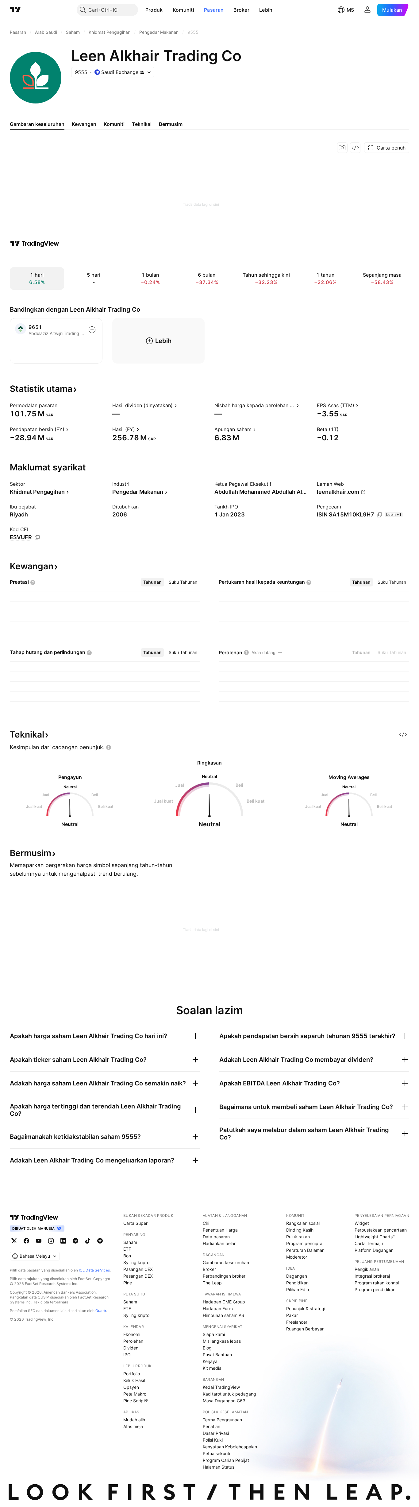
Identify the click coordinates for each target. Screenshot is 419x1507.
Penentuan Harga (220, 1229)
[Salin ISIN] (379, 515)
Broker (241, 10)
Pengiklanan (367, 1269)
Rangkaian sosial (303, 1223)
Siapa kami (214, 1334)
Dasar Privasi (216, 1433)
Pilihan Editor (299, 1289)
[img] (142, 72)
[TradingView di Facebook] (26, 1240)
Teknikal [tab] (142, 124)
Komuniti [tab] (114, 124)
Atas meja (133, 1426)
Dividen (130, 1347)
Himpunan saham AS (223, 1315)
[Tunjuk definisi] (61, 405)
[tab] (152, 582)
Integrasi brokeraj (372, 1276)
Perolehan (133, 1341)
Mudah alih (134, 1419)
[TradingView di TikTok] (87, 1240)
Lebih (266, 10)
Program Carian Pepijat (226, 1460)
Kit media (212, 1368)
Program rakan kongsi (377, 1282)
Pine (127, 1282)
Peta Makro (134, 1393)
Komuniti (183, 10)
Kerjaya (210, 1361)
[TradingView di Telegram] (75, 1240)
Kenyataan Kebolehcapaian (230, 1446)
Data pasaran (216, 1236)
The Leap (212, 1282)
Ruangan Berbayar (305, 1328)
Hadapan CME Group (224, 1301)
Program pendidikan (375, 1289)
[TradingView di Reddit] (100, 1240)
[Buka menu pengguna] (367, 10)
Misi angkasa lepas (222, 1341)
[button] (167, 10)
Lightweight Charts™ (375, 1236)
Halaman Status (218, 1467)
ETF (127, 1249)
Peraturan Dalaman (305, 1250)
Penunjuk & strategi (305, 1308)
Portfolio (131, 1373)
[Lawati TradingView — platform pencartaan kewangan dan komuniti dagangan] (35, 243)
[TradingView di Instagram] (51, 1240)
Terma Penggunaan (222, 1419)
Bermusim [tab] (171, 124)
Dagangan (296, 1276)
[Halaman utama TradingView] (34, 1217)
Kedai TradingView (221, 1387)
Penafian (211, 1426)
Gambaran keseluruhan (226, 1262)
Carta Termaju (369, 1243)
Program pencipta (304, 1243)
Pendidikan (297, 1282)
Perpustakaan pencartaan (381, 1229)
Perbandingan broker (224, 1276)
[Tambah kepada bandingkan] (92, 330)
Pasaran (214, 10)
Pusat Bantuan (217, 1354)
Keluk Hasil (134, 1380)
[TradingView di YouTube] (38, 1240)
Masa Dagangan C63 (224, 1400)
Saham (130, 1242)
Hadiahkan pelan (219, 1243)
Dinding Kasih (299, 1229)
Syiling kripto (136, 1262)
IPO (127, 1354)
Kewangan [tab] (84, 124)
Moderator (296, 1257)
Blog (207, 1347)
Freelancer (296, 1322)
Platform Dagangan (374, 1250)
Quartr (100, 1310)
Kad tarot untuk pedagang (229, 1393)
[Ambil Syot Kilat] (342, 147)
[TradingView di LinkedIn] (63, 1240)
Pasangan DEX (138, 1276)
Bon (127, 1255)
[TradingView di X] (14, 1240)
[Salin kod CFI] (37, 537)
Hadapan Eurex (218, 1308)
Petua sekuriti (216, 1453)
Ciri (206, 1223)
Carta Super (135, 1223)
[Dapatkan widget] (355, 147)
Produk (154, 10)
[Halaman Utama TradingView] (15, 10)
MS (350, 10)
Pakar (292, 1315)
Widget (362, 1223)
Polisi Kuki (213, 1440)
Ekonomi (131, 1334)
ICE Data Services (94, 1270)
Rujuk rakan (298, 1236)
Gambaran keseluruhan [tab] (37, 124)
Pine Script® (135, 1400)
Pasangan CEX (138, 1269)
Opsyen (131, 1387)
